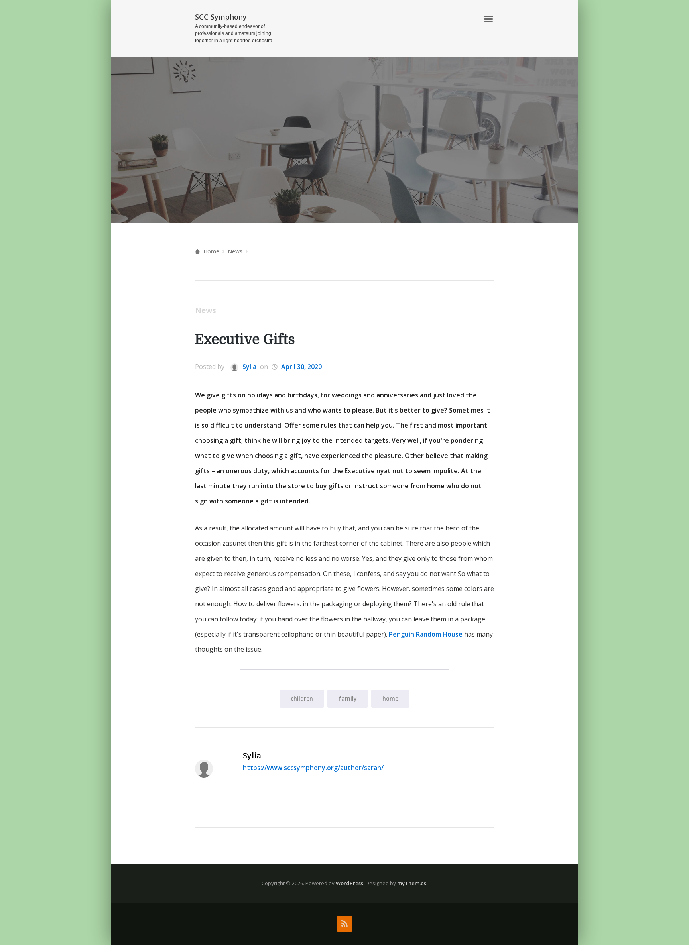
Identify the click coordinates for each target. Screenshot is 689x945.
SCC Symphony (221, 17)
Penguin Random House (426, 634)
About (464, 19)
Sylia (248, 366)
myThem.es (411, 883)
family (348, 698)
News (235, 251)
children (302, 698)
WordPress (349, 883)
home (390, 698)
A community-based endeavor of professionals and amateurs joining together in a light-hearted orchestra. (234, 33)
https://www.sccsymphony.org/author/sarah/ (313, 767)
